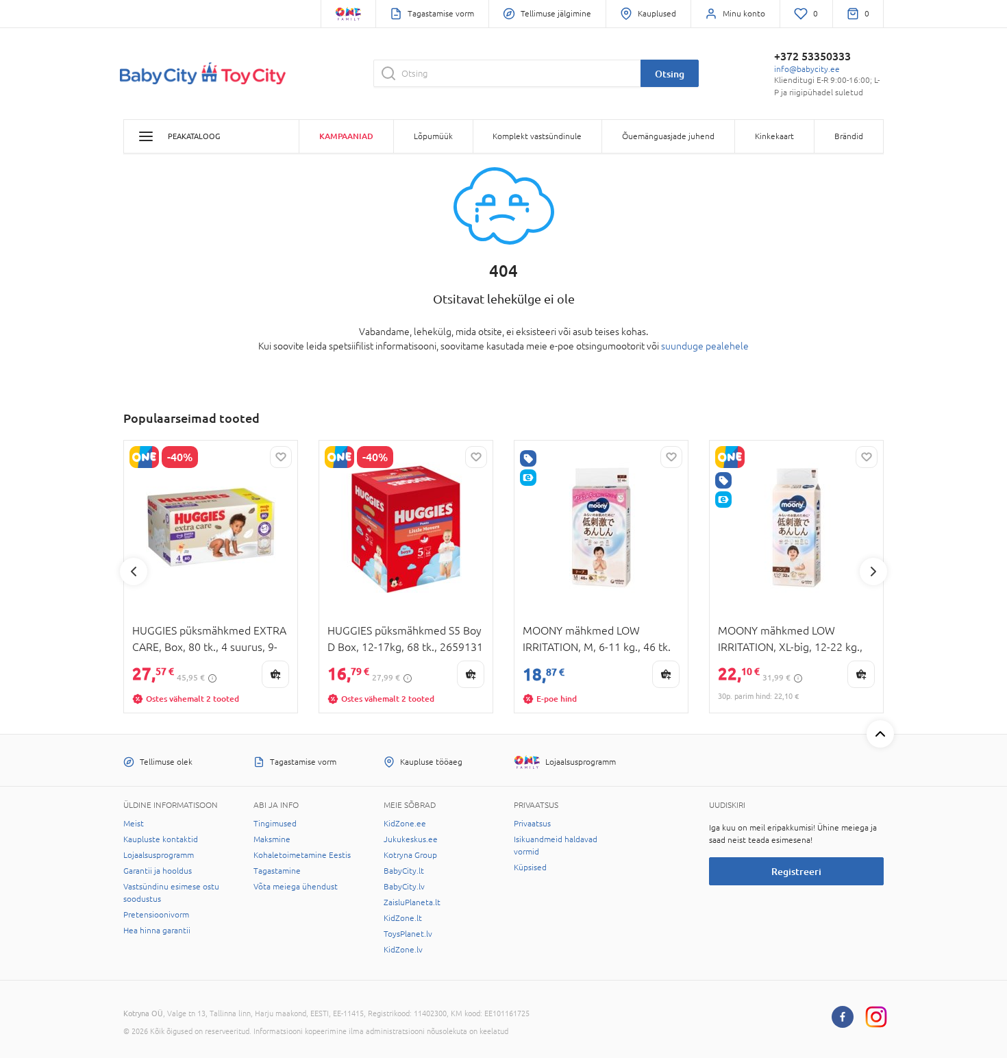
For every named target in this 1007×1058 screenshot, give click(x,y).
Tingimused (275, 823)
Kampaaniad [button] (346, 136)
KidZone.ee (405, 823)
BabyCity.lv (404, 886)
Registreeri (796, 871)
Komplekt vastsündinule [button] (537, 136)
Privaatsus (532, 823)
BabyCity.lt (404, 871)
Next (873, 571)
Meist (133, 823)
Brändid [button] (848, 136)
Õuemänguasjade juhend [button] (668, 136)
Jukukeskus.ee (411, 839)
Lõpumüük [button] (433, 136)
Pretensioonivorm (156, 915)
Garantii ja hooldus (157, 871)
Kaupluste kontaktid (160, 839)
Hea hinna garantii (156, 930)
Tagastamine (277, 871)
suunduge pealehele (705, 346)
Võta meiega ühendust (295, 886)
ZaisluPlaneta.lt (412, 902)
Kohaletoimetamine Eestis (302, 855)
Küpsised (530, 867)
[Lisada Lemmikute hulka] (281, 457)
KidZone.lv (403, 950)
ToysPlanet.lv (408, 934)
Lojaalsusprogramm (158, 855)
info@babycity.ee (807, 69)
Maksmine (271, 839)
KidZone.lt (403, 918)
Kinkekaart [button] (774, 136)
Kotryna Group (410, 855)
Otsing (669, 73)
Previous (133, 571)
